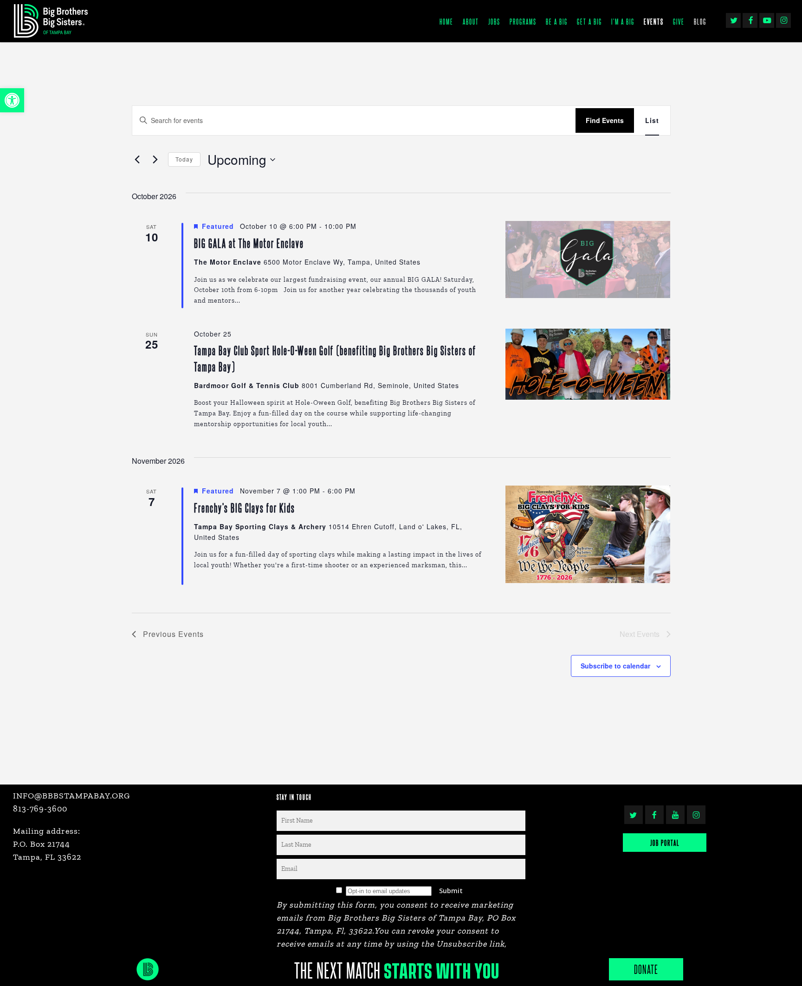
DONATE (646, 969)
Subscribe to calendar (615, 665)
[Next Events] (155, 159)
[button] (12, 100)
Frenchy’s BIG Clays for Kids (244, 507)
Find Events (605, 120)
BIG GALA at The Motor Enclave (249, 243)
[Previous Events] (137, 159)
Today (184, 159)
